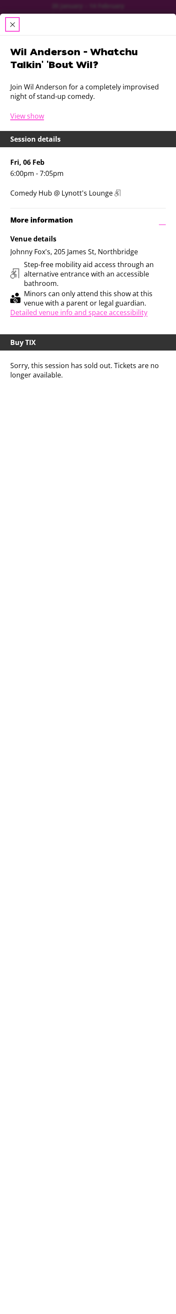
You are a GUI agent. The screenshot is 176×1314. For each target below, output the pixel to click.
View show (27, 116)
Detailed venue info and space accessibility (78, 312)
